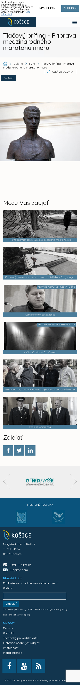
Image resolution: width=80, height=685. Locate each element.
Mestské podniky (40, 504)
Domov (8, 628)
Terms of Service (15, 614)
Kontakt (8, 633)
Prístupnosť (10, 648)
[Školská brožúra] (40, 482)
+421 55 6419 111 (20, 565)
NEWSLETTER (12, 578)
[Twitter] (19, 450)
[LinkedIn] (30, 450)
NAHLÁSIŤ (9, 77)
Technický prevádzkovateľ (20, 638)
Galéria (19, 63)
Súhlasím (70, 8)
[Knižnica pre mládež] (58, 520)
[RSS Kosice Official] (38, 666)
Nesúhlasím (47, 8)
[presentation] (6, 481)
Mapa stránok (12, 653)
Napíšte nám (19, 570)
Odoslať (11, 603)
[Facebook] (8, 450)
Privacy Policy (60, 609)
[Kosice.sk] (18, 22)
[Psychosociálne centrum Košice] (21, 520)
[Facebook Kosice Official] (9, 666)
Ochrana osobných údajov (21, 643)
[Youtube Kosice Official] (24, 666)
